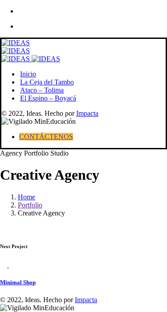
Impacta (87, 113)
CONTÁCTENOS (46, 136)
